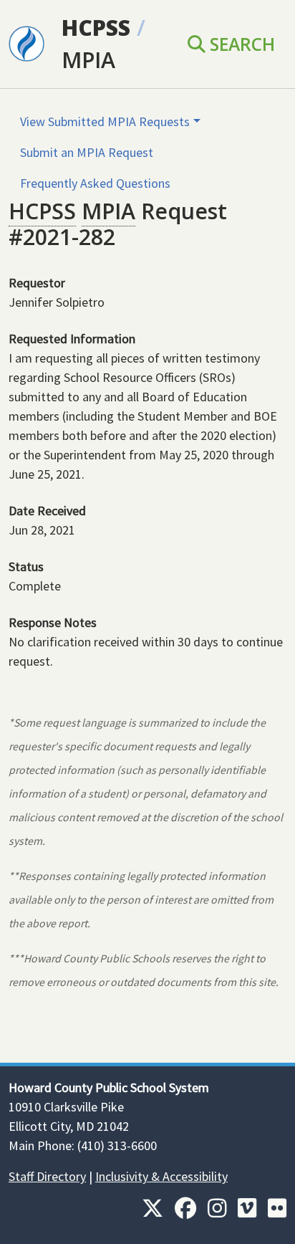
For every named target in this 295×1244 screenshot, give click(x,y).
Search (240, 44)
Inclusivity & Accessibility (161, 1176)
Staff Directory (47, 1176)
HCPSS (96, 27)
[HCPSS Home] (26, 42)
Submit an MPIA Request (86, 152)
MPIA (88, 60)
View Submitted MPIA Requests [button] (105, 121)
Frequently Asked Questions (95, 183)
